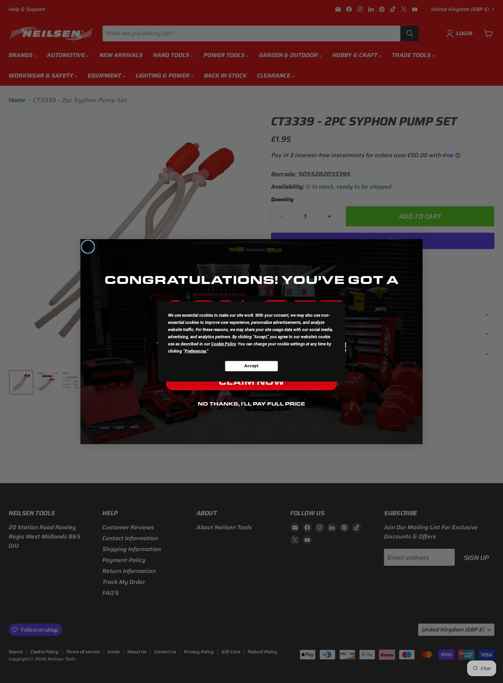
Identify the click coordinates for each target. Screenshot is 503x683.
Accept (251, 366)
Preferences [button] (195, 351)
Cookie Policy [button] (223, 343)
